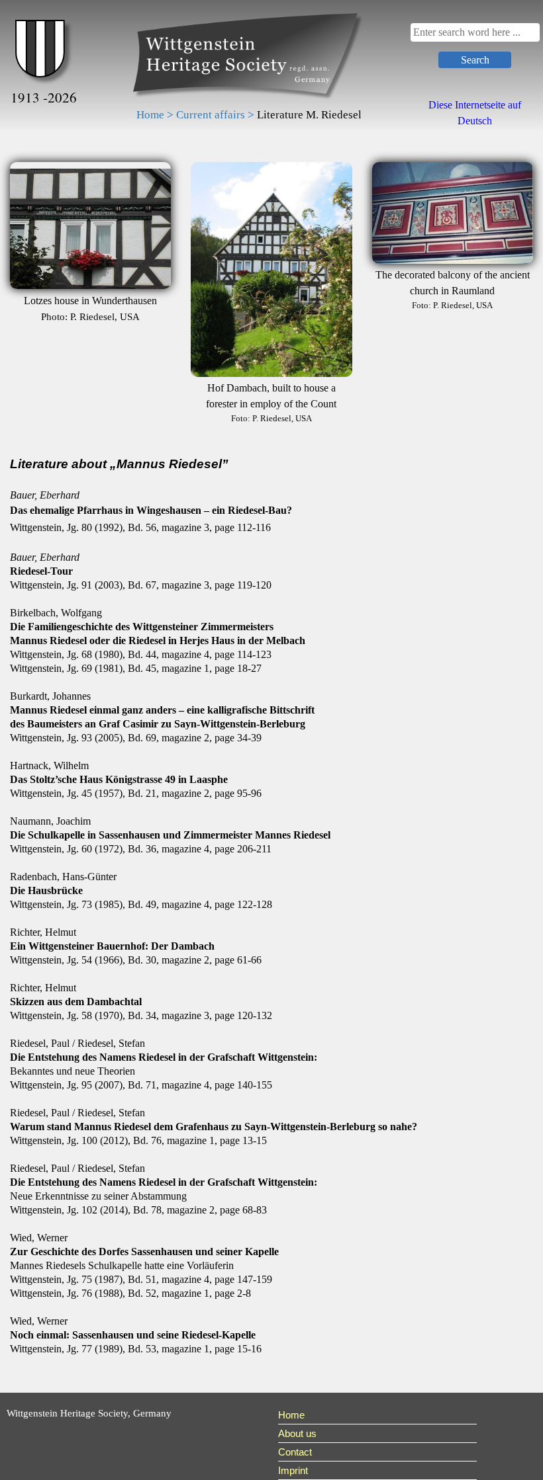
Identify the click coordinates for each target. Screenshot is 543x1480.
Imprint (293, 1470)
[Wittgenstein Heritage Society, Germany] (249, 57)
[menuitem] (377, 1415)
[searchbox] (475, 32)
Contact (295, 1452)
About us (297, 1433)
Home (291, 1414)
